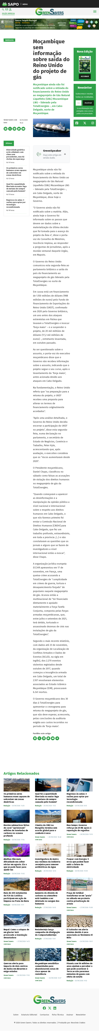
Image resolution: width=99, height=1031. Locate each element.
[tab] (9, 143)
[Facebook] (5, 129)
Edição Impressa (8, 13)
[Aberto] (94, 11)
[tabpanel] (16, 181)
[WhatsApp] (19, 129)
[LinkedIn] (14, 129)
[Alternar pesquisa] (3, 9)
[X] (10, 129)
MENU (25, 4)
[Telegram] (57, 738)
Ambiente (9, 40)
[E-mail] (23, 129)
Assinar (85, 76)
